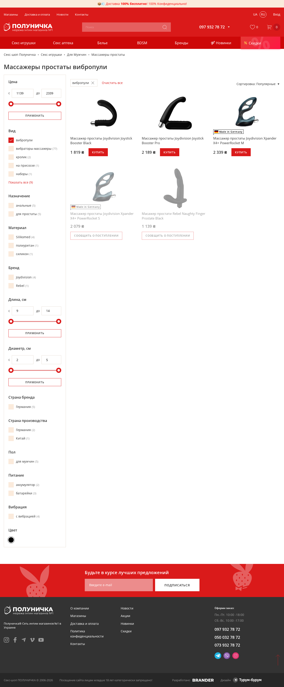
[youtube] (41, 640)
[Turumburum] (247, 680)
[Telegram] (218, 655)
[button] (255, 27)
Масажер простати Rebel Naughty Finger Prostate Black (173, 215)
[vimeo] (32, 640)
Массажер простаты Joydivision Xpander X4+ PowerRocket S (102, 215)
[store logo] (29, 27)
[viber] (226, 655)
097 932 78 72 (227, 629)
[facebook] (15, 640)
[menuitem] (79, 608)
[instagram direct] (235, 655)
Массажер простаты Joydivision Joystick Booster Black (101, 140)
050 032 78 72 (227, 637)
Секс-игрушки (51, 54)
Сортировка (246, 84)
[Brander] (203, 680)
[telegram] (23, 640)
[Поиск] (164, 27)
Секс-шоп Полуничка (20, 54)
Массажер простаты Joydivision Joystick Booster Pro (173, 140)
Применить (34, 116)
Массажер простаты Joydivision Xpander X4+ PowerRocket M (244, 140)
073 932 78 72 (227, 645)
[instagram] (6, 640)
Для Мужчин (76, 54)
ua (255, 14)
